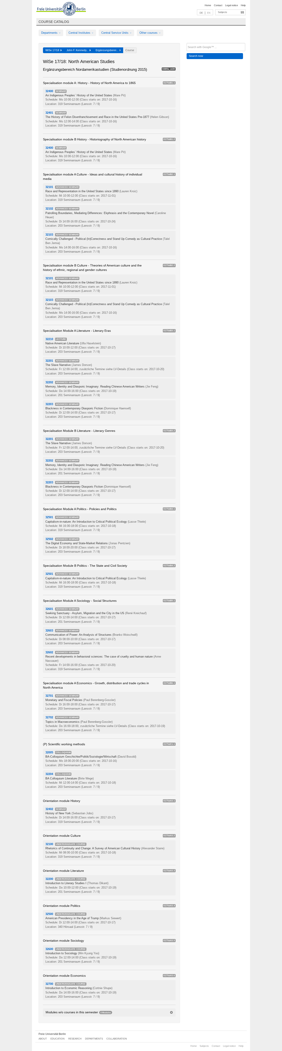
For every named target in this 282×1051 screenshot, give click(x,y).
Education (57, 1038)
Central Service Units (115, 32)
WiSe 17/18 (53, 50)
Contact (218, 5)
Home (208, 5)
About (43, 1038)
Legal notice (231, 5)
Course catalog (54, 22)
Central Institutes (80, 32)
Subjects (222, 12)
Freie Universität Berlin (52, 1034)
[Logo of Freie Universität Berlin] (61, 9)
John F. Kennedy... (78, 50)
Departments (49, 32)
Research (75, 1038)
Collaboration (116, 1038)
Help (243, 5)
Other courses (148, 32)
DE (201, 12)
